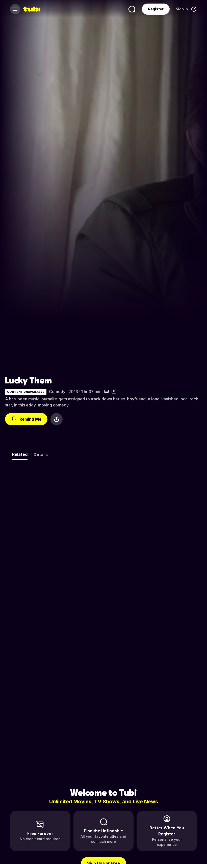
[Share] (56, 419)
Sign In (182, 9)
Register (156, 9)
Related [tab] (20, 454)
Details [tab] (41, 454)
